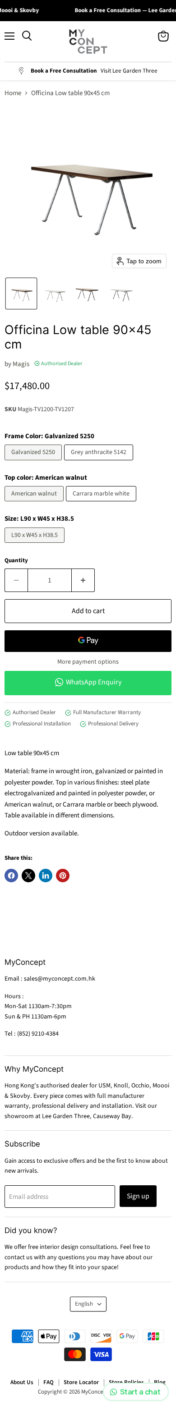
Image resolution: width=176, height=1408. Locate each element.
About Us (21, 1382)
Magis (21, 364)
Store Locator (81, 1382)
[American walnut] (35, 504)
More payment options (88, 661)
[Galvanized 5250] (34, 463)
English (84, 1304)
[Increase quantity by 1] (83, 580)
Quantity (16, 560)
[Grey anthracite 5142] (99, 463)
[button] (21, 293)
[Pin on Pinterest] (62, 875)
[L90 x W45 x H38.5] (36, 545)
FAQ (48, 1382)
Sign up (138, 1196)
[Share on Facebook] (11, 875)
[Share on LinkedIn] (45, 875)
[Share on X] (28, 875)
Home (13, 93)
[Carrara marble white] (102, 504)
